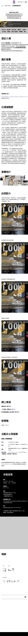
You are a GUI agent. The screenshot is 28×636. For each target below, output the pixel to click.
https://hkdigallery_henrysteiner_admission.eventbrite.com (15, 500)
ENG (19, 1)
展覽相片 (19, 29)
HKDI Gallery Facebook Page (13, 14)
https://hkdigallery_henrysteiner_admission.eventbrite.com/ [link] (13, 96)
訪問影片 (24, 29)
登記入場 (3, 29)
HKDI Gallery (7, 5)
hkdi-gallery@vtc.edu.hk (13, 452)
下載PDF (7, 425)
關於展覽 (8, 29)
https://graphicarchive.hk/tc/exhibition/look (11, 50)
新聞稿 (8, 31)
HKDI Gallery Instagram (13, 17)
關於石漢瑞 (14, 29)
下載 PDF (8, 406)
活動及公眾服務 (14, 31)
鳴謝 (25, 31)
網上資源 (4, 31)
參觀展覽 (21, 31)
